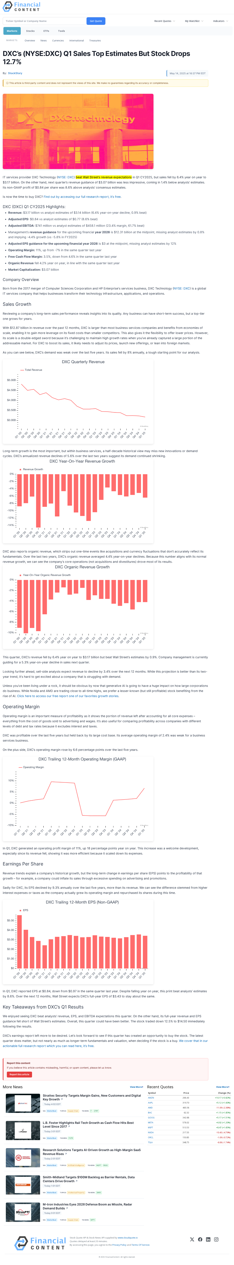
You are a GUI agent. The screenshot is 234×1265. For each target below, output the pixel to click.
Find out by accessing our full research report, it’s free (82, 196)
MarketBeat (51, 1111)
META (150, 1122)
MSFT (98, 1165)
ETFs (46, 31)
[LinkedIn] (208, 1243)
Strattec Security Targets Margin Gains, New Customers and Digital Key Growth (92, 1097)
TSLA (150, 1142)
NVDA (151, 1132)
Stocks (30, 31)
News (43, 40)
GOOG (151, 1117)
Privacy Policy (119, 1244)
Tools (61, 31)
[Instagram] (216, 1243)
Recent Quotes (162, 21)
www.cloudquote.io (128, 1237)
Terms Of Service (141, 1244)
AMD (150, 1107)
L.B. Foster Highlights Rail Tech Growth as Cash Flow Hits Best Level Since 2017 (88, 1124)
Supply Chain (73, 1111)
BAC (150, 1112)
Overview (30, 40)
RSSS (105, 1165)
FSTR (71, 1138)
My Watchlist (192, 21)
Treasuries (95, 40)
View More (136, 1086)
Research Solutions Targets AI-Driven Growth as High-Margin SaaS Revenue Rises (92, 1152)
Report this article (19, 1074)
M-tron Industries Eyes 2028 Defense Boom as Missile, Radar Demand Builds (87, 1206)
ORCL (150, 1137)
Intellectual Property (76, 1192)
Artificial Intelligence (76, 1165)
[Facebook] (200, 1243)
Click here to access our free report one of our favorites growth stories (67, 696)
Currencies (58, 40)
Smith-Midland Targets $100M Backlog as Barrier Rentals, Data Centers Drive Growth (89, 1179)
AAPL (150, 1102)
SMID (99, 1192)
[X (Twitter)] (192, 1243)
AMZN (151, 1097)
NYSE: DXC (66, 177)
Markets (12, 31)
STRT (96, 1111)
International (76, 40)
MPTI (93, 1220)
